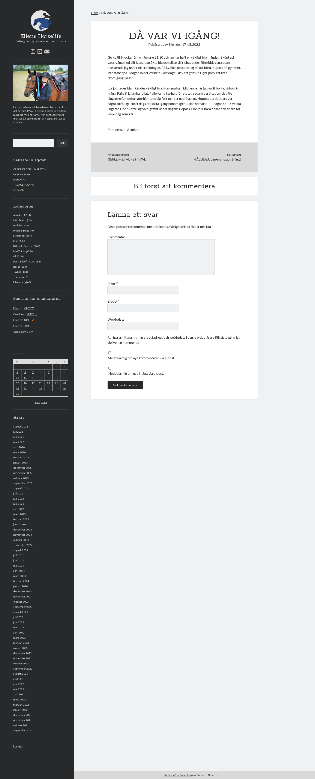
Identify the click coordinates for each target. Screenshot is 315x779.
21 (48, 383)
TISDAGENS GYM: (23, 184)
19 (33, 383)
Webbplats (116, 319)
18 (25, 383)
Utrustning (19, 282)
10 (17, 377)
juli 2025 (18, 493)
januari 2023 (20, 648)
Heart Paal (19, 235)
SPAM (27, 325)
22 (56, 383)
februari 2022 (21, 704)
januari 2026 (20, 462)
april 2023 (19, 632)
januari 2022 (20, 709)
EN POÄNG (19, 179)
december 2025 (22, 467)
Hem (94, 13)
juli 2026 (18, 431)
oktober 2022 (21, 663)
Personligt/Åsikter (23, 261)
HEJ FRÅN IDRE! (22, 174)
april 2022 (19, 694)
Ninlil (16, 256)
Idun (15, 240)
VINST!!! (29, 308)
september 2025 (22, 483)
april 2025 (19, 509)
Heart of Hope (21, 230)
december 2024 (22, 529)
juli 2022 (18, 678)
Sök (62, 142)
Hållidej (17, 225)
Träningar (18, 277)
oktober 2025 (21, 478)
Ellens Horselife (41, 36)
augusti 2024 (20, 550)
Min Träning (20, 251)
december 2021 (22, 715)
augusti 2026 (20, 426)
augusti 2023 (20, 612)
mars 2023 (19, 637)
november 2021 (22, 720)
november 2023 (22, 596)
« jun (37, 402)
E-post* (113, 301)
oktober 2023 (21, 601)
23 (64, 383)
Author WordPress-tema (178, 775)
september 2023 (22, 606)
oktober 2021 (21, 725)
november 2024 (22, 534)
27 (40, 388)
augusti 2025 (20, 488)
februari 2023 (21, 642)
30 (64, 388)
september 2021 (22, 730)
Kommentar (116, 237)
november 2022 (22, 658)
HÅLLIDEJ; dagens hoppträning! (217, 159)
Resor (16, 266)
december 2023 (22, 591)
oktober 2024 (21, 539)
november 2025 (22, 472)
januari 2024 (20, 586)
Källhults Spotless (23, 246)
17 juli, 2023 (191, 44)
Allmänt (17, 215)
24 (17, 388)
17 (17, 383)
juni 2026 (18, 436)
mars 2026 (19, 452)
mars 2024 (19, 575)
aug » (44, 402)
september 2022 (22, 668)
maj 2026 (18, 442)
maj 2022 (18, 689)
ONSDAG (18, 189)
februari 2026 (21, 457)
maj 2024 (18, 565)
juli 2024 (18, 555)
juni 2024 (18, 560)
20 (40, 383)
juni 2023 (18, 622)
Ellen (16, 308)
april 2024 (19, 570)
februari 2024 (21, 581)
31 (17, 393)
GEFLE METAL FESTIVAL (127, 159)
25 (25, 388)
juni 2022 (18, 684)
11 (25, 377)
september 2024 (22, 545)
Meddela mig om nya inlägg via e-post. (136, 373)
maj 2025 (18, 503)
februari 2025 (21, 519)
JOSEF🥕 (29, 319)
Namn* (113, 283)
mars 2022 (19, 699)
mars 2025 (19, 514)
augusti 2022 (20, 673)
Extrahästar (20, 220)
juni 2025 (18, 498)
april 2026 (19, 447)
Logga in (17, 746)
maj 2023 (18, 627)
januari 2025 (20, 524)
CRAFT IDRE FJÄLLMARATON (29, 169)
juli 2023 (18, 617)
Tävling (17, 271)
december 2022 (22, 653)
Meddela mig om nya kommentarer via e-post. (141, 358)
